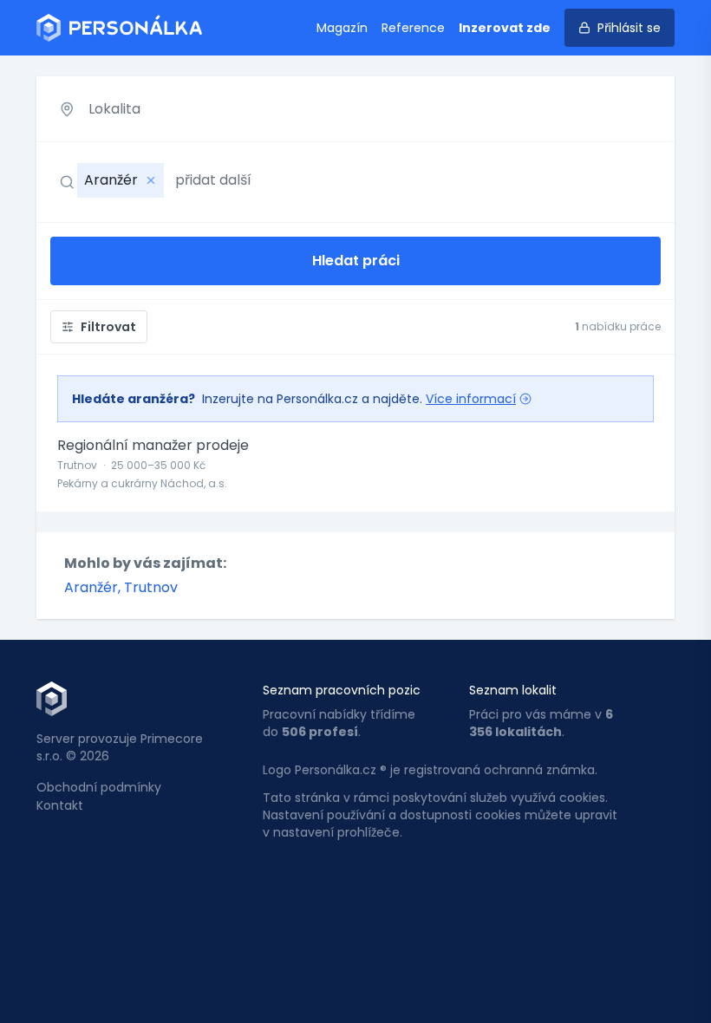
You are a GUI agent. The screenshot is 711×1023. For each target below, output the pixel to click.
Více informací (471, 398)
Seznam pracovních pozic (342, 690)
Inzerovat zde (505, 27)
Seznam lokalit (513, 690)
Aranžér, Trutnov (121, 587)
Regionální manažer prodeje (153, 445)
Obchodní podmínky (98, 787)
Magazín (342, 27)
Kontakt (59, 805)
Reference (413, 27)
